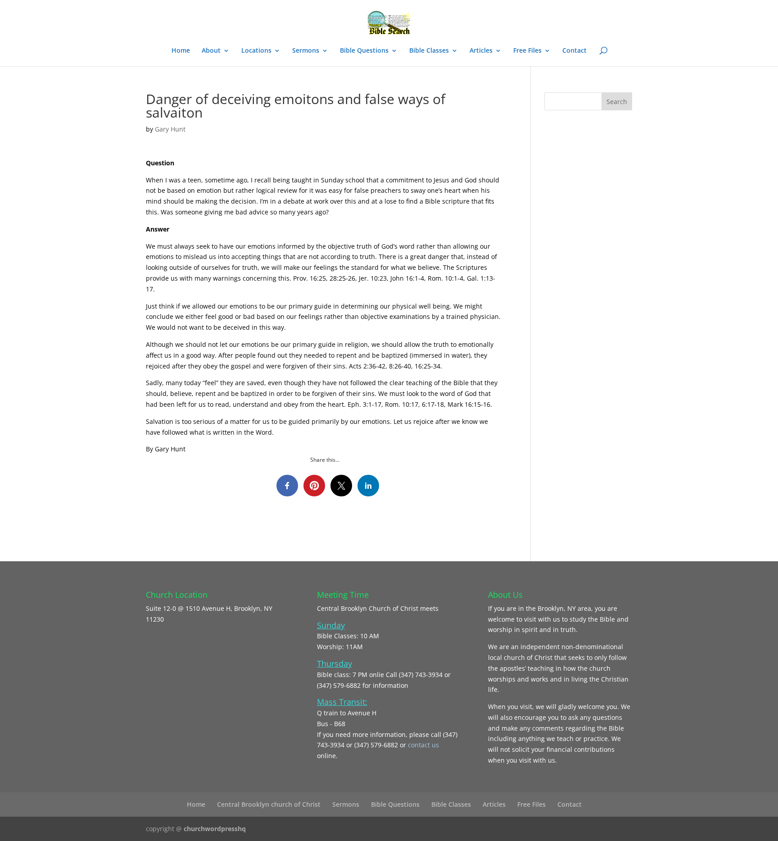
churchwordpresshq (215, 828)
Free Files (527, 51)
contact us (423, 745)
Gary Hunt (170, 129)
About (211, 51)
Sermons (305, 51)
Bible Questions (364, 51)
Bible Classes (429, 51)
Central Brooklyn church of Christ (269, 804)
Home (181, 51)
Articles (481, 51)
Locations (256, 51)
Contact (574, 51)
